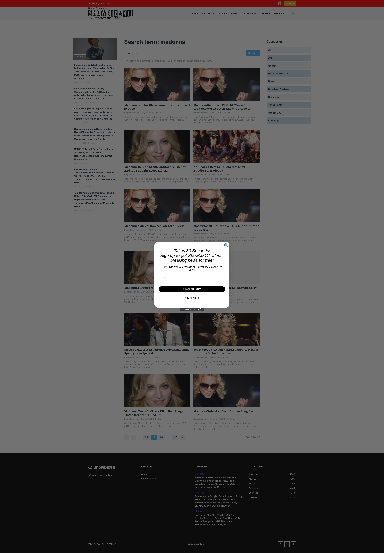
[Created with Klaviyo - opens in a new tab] (192, 309)
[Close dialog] (226, 245)
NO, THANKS (192, 298)
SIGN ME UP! (192, 289)
